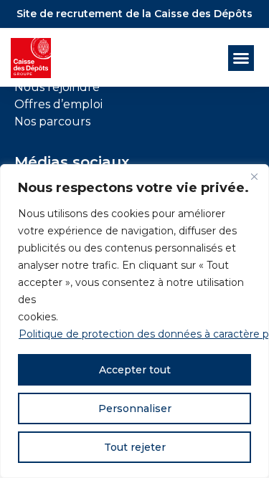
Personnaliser (134, 408)
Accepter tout (135, 369)
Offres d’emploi (58, 104)
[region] (134, 321)
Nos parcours (52, 121)
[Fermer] (254, 176)
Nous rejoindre (57, 87)
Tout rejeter (135, 447)
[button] (241, 58)
